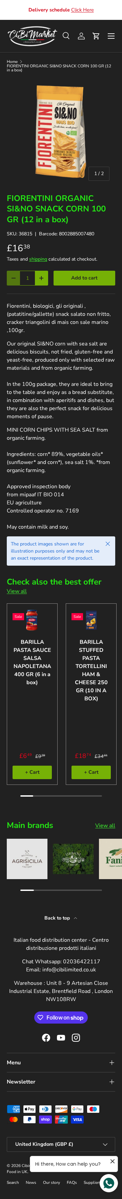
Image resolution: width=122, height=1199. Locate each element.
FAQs (72, 1182)
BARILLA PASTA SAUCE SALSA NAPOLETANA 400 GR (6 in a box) (32, 662)
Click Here (82, 9)
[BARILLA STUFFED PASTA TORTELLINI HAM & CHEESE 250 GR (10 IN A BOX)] (91, 620)
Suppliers (92, 1182)
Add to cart (84, 277)
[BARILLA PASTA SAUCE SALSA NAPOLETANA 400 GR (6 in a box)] (32, 620)
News (31, 1182)
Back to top (57, 918)
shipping (38, 259)
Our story (51, 1182)
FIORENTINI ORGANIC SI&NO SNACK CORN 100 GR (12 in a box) (59, 68)
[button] (96, 36)
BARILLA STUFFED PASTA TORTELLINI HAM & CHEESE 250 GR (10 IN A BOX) (91, 670)
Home (12, 62)
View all (17, 591)
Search (13, 1182)
